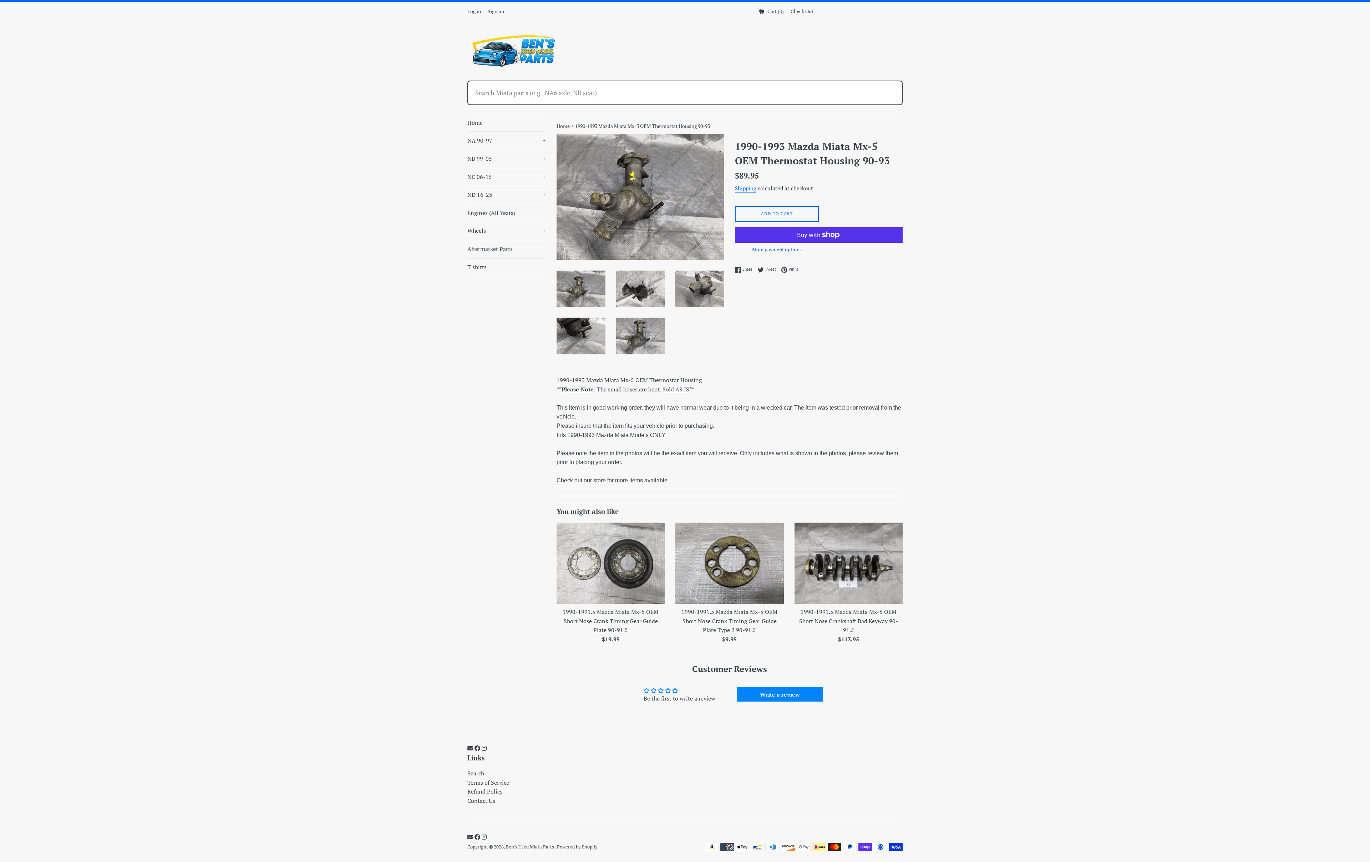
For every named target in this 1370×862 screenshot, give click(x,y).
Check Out (802, 11)
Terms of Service (488, 782)
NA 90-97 (506, 140)
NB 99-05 (506, 159)
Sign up (496, 11)
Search (475, 773)
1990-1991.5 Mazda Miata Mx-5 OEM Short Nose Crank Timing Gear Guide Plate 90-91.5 (611, 621)
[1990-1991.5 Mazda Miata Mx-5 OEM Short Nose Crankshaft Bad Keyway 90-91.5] (849, 563)
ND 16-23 (506, 195)
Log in (474, 11)
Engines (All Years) (491, 213)
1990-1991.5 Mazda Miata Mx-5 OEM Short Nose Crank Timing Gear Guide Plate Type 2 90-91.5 (729, 621)
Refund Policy (485, 791)
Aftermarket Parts (490, 249)
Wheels (506, 231)
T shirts (477, 267)
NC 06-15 (506, 177)
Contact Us (481, 801)
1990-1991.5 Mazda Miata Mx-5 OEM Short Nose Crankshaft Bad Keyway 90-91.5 (848, 621)
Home (475, 123)
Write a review (780, 694)
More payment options (777, 249)
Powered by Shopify (577, 847)
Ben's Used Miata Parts (530, 847)
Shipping (745, 188)
